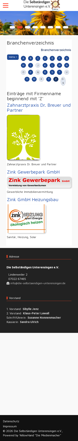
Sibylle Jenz (31, 309)
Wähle (14, 57)
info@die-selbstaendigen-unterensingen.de (37, 283)
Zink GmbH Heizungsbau (32, 199)
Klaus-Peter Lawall (36, 313)
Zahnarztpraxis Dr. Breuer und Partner (39, 107)
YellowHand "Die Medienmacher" (40, 435)
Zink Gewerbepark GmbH (33, 171)
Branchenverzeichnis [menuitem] (56, 50)
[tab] (12, 27)
